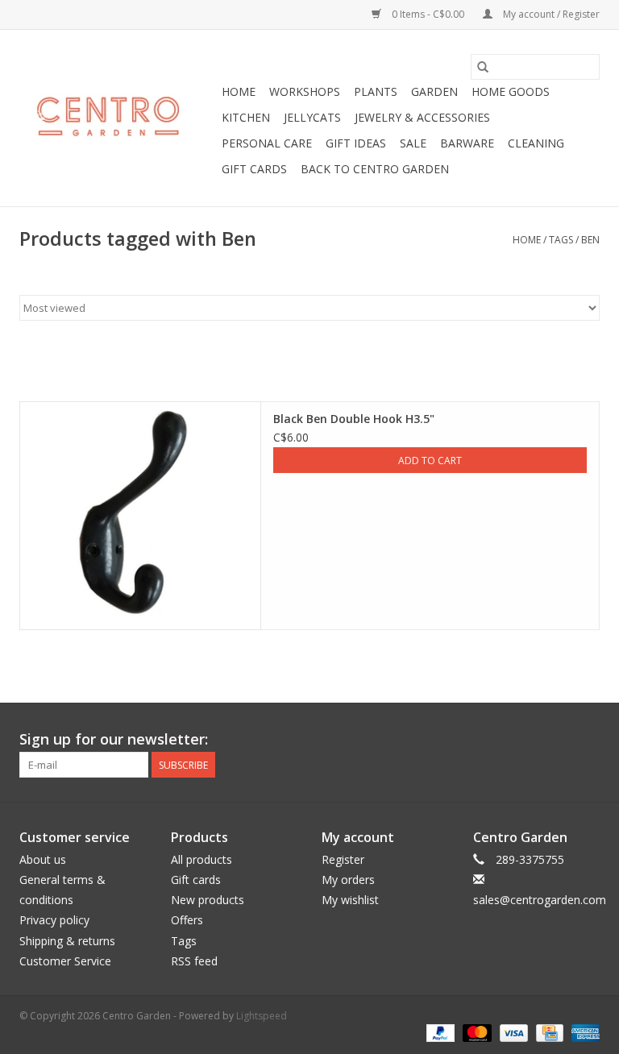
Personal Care (267, 143)
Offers (187, 919)
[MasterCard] (475, 1032)
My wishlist (350, 899)
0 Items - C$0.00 (428, 14)
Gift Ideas (356, 143)
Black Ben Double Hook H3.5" (353, 418)
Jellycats (312, 117)
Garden (434, 91)
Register (343, 859)
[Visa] (512, 1032)
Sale (413, 143)
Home (238, 91)
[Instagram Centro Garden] (587, 740)
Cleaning (536, 143)
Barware (467, 143)
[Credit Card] (548, 1032)
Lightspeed (261, 1016)
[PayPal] (439, 1032)
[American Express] (583, 1032)
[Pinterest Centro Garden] (558, 740)
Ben (590, 240)
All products (201, 859)
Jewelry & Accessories (422, 117)
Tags (561, 240)
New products (207, 899)
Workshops (304, 91)
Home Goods (511, 91)
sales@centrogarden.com (539, 899)
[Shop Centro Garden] (118, 118)
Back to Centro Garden (375, 168)
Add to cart (430, 460)
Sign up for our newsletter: (113, 739)
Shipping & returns (67, 940)
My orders (348, 879)
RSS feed (194, 961)
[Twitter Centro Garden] (529, 740)
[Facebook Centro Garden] (500, 740)
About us (42, 859)
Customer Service (65, 961)
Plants (375, 91)
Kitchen (246, 117)
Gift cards (254, 168)
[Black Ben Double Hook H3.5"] (140, 515)
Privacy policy (54, 919)
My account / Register (550, 14)
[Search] (483, 67)
